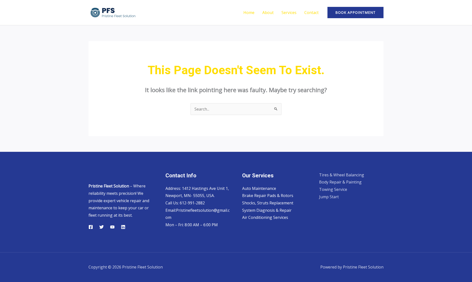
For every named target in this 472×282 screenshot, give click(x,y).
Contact (311, 12)
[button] (355, 12)
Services (288, 12)
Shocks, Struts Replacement (267, 203)
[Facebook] (90, 227)
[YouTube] (112, 227)
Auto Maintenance (259, 188)
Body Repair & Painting (340, 182)
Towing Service (333, 189)
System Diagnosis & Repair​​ (267, 210)
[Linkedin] (123, 227)
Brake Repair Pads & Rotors (267, 195)
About (268, 12)
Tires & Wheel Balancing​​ (341, 175)
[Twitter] (101, 227)
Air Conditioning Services (265, 217)
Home (248, 12)
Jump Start (329, 196)
